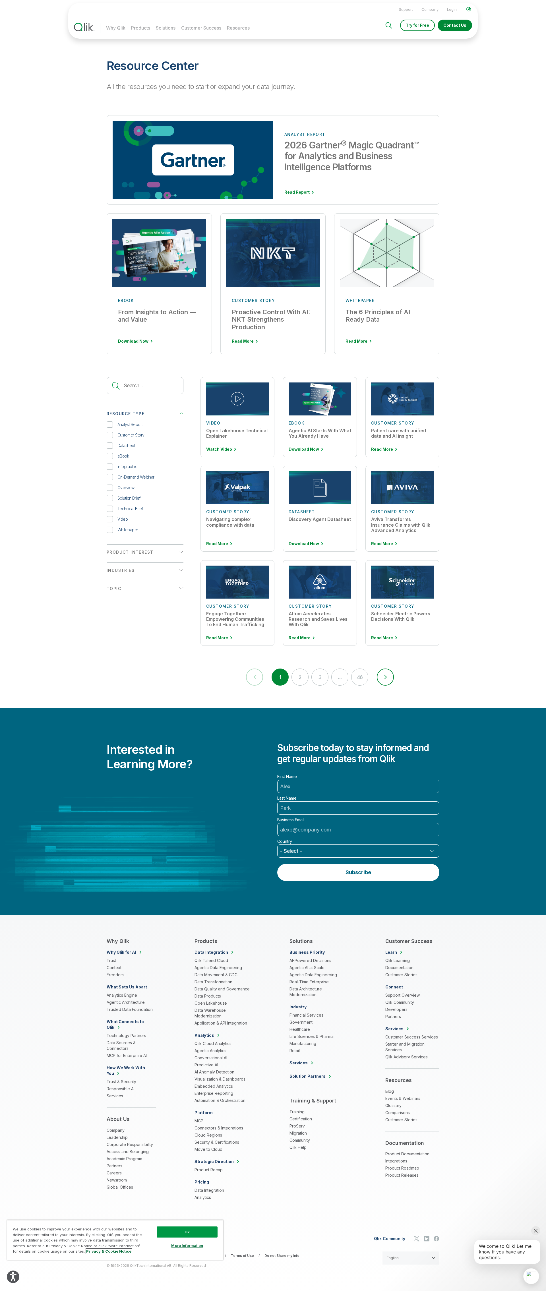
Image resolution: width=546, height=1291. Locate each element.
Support (406, 9)
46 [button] (360, 677)
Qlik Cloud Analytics (213, 1043)
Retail (294, 1050)
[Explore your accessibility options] (13, 1277)
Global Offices (120, 1187)
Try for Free (417, 25)
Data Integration (209, 1190)
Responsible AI (121, 1088)
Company (430, 9)
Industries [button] (121, 570)
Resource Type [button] (125, 413)
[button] (385, 677)
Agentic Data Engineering (218, 967)
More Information (187, 1245)
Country (284, 841)
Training (297, 1111)
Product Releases (402, 1175)
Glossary (393, 1105)
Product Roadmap (402, 1168)
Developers (396, 1009)
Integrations (396, 1160)
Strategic (214, 1161)
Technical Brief (130, 508)
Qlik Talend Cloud (211, 960)
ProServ (297, 1126)
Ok (187, 1232)
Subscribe (358, 872)
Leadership (117, 1137)
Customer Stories (401, 974)
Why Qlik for (121, 952)
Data (211, 952)
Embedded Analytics (214, 1086)
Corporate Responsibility (130, 1144)
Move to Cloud (208, 1149)
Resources (238, 28)
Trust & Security (121, 1081)
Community (299, 1140)
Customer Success (201, 28)
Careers (114, 1172)
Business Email (290, 820)
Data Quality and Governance (222, 988)
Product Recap (209, 1169)
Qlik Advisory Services (406, 1056)
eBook (123, 456)
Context (114, 967)
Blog (389, 1091)
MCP (199, 1120)
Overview (126, 487)
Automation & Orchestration (220, 1100)
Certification (300, 1118)
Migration (298, 1133)
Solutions (165, 28)
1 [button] (280, 677)
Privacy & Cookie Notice (108, 1251)
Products (140, 28)
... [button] (340, 677)
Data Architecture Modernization (305, 991)
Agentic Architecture (126, 1002)
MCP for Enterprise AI (127, 1055)
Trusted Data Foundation (130, 1009)
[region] (115, 1240)
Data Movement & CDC (216, 974)
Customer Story (130, 435)
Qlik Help (298, 1147)
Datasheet (126, 445)
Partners (114, 1165)
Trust (111, 960)
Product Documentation (407, 1153)
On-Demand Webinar (135, 477)
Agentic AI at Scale (306, 967)
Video (122, 519)
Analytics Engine (122, 995)
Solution (307, 1076)
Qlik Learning (397, 960)
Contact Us (454, 25)
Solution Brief (128, 498)
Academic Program (124, 1158)
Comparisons (397, 1112)
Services (115, 1095)
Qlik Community (399, 1002)
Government (301, 1022)
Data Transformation (213, 981)
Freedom (115, 974)
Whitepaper (127, 529)
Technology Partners (126, 1035)
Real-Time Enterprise (309, 981)
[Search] (388, 25)
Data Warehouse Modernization (210, 1013)
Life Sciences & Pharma (311, 1036)
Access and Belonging (128, 1151)
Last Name (287, 798)
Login (452, 9)
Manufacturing (302, 1043)
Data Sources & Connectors (121, 1045)
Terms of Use (242, 1255)
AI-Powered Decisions (310, 960)
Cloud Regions (208, 1135)
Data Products (208, 996)
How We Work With (126, 1070)
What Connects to (125, 1024)
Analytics (203, 1197)
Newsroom (117, 1180)
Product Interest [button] (130, 552)
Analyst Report (129, 424)
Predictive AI (206, 1064)
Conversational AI (211, 1057)
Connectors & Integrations (219, 1128)
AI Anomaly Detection (214, 1071)
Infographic (127, 466)
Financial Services (306, 1015)
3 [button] (319, 677)
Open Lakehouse (211, 1003)
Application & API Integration (221, 1023)
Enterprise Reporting (214, 1093)
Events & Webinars (402, 1098)
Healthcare (299, 1029)
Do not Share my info (281, 1255)
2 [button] (300, 677)
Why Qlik (115, 28)
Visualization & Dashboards (220, 1079)
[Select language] (468, 9)
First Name (287, 776)
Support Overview (402, 995)
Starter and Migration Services (405, 1047)
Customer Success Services (411, 1037)
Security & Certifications (217, 1142)
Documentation (399, 967)
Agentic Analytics (210, 1050)
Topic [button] (114, 588)
